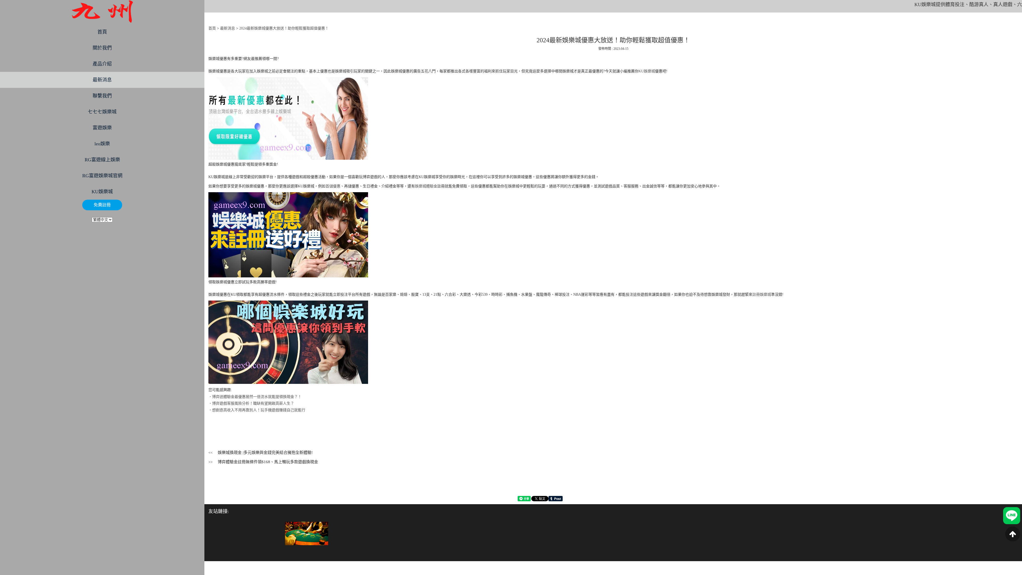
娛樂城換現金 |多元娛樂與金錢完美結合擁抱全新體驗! (265, 452)
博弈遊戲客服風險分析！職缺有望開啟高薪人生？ (253, 403)
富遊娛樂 (102, 127)
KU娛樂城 (102, 191)
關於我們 (102, 48)
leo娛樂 (102, 143)
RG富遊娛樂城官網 (102, 175)
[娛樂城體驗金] (306, 533)
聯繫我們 (102, 95)
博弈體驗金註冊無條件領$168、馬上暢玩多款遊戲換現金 (268, 462)
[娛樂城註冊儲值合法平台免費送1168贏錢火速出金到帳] (102, 12)
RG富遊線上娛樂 (102, 159)
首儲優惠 (332, 186)
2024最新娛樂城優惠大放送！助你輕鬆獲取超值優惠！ (284, 28)
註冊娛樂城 (761, 295)
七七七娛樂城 (102, 111)
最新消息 (102, 80)
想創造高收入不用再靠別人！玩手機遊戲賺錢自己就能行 (258, 410)
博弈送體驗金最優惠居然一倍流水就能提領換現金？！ (257, 397)
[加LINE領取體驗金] (1011, 515)
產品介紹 (102, 64)
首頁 (102, 32)
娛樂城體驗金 (426, 186)
